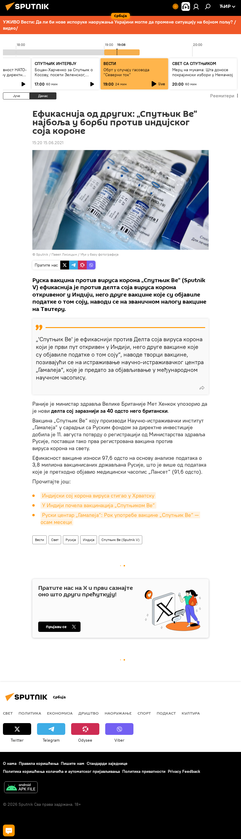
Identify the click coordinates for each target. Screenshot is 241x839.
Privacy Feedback (184, 771)
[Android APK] (21, 788)
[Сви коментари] (9, 830)
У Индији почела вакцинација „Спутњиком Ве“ (98, 505)
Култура (191, 713)
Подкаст (166, 713)
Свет (54, 539)
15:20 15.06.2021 (47, 142)
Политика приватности (143, 771)
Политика (30, 713)
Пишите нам (72, 763)
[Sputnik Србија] (29, 11)
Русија (71, 539)
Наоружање (118, 713)
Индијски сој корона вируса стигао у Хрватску (98, 495)
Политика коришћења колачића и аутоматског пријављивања (61, 771)
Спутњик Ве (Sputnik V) (120, 539)
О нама (9, 763)
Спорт (144, 713)
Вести (39, 539)
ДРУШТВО (88, 713)
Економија (60, 713)
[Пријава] (196, 6)
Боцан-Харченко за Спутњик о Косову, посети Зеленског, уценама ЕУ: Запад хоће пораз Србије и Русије (64, 77)
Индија (88, 539)
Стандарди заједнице (107, 763)
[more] (202, 388)
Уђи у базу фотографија (99, 254)
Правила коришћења (38, 763)
